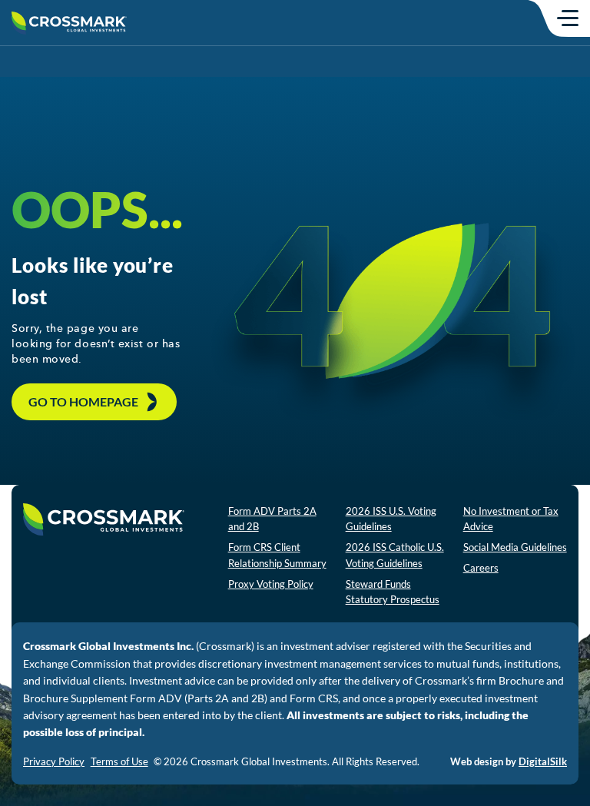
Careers (481, 568)
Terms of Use (119, 761)
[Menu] (567, 18)
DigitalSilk (543, 761)
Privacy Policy (54, 761)
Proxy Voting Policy (270, 584)
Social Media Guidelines (515, 547)
